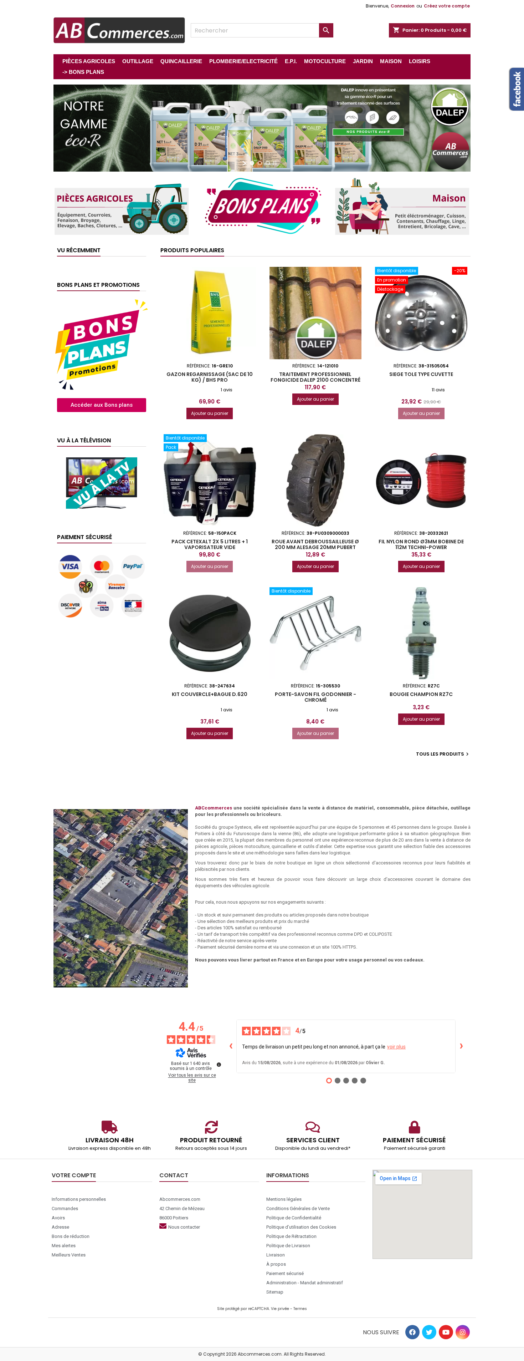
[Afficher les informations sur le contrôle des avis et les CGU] (219, 1064)
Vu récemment (79, 250)
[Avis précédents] (231, 1046)
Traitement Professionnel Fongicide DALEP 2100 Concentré (315, 377)
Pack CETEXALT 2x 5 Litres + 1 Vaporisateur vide (209, 544)
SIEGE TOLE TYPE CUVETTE (421, 374)
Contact (173, 1175)
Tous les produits (443, 754)
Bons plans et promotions (98, 285)
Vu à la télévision (84, 440)
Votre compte (74, 1175)
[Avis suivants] (461, 1046)
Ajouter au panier (209, 413)
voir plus (396, 1047)
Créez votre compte (447, 6)
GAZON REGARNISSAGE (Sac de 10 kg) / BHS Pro (209, 377)
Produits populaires (192, 250)
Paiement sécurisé (84, 537)
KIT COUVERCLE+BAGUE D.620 (209, 694)
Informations (287, 1175)
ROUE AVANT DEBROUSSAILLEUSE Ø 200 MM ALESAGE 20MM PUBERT (315, 544)
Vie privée (280, 1308)
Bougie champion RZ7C (421, 694)
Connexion (403, 6)
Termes (300, 1308)
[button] (101, 405)
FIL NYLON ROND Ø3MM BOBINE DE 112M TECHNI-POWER (421, 544)
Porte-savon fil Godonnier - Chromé (315, 697)
